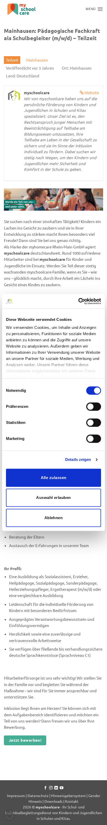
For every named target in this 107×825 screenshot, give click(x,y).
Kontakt (71, 801)
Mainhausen (37, 59)
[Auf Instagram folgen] (51, 788)
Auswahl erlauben (53, 497)
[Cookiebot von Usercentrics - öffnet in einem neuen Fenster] (78, 301)
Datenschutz (38, 795)
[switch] (93, 406)
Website (91, 92)
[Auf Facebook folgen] (45, 788)
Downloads (53, 801)
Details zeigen (78, 459)
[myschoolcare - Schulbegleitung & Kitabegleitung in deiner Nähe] (30, 9)
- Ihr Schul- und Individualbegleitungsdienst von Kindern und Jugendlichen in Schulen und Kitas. (53, 813)
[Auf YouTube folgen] (61, 788)
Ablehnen (53, 517)
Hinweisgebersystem (68, 795)
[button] (9, 815)
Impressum (16, 795)
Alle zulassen (53, 477)
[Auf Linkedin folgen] (56, 788)
